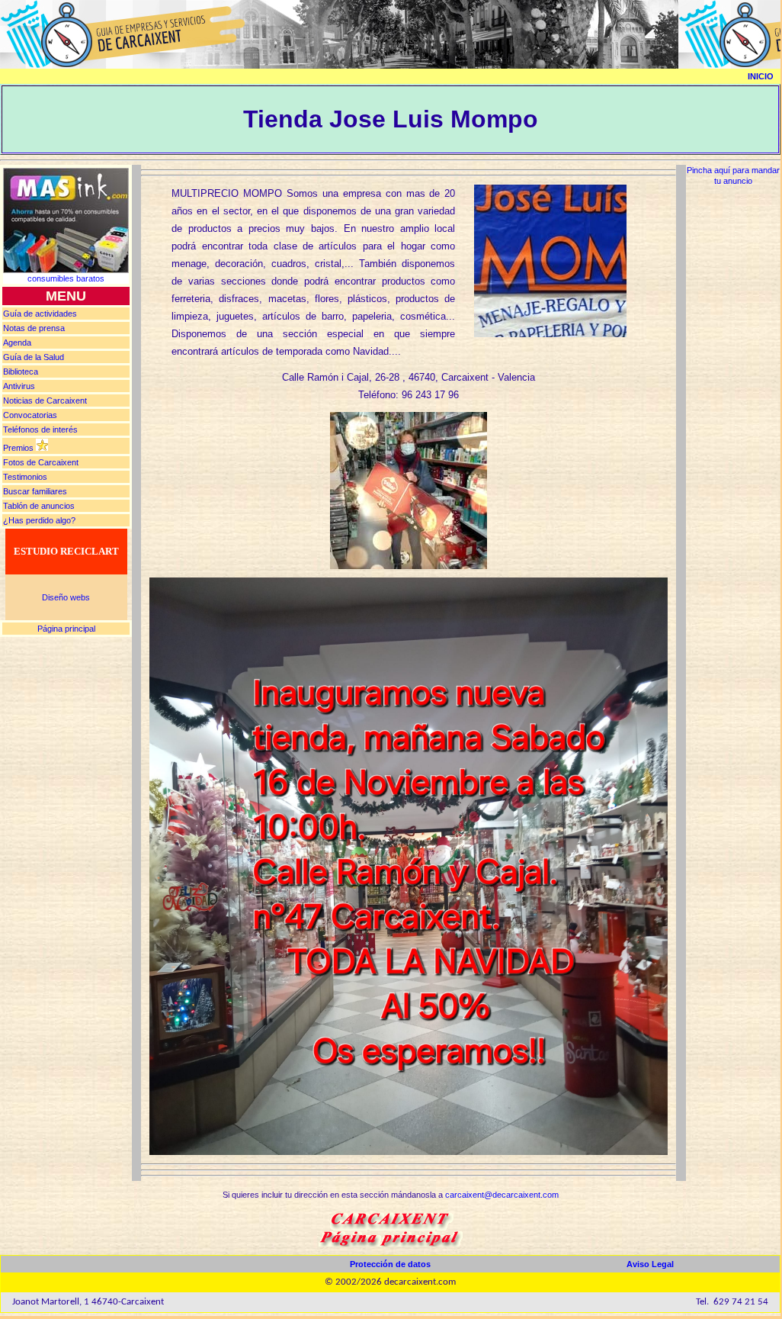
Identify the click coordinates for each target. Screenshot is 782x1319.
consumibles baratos (65, 278)
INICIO (761, 76)
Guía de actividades (40, 313)
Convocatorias (30, 415)
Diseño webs (66, 597)
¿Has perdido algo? (39, 520)
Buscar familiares (35, 491)
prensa (34, 328)
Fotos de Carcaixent (41, 462)
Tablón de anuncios (39, 505)
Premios (18, 447)
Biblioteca (20, 371)
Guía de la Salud (33, 357)
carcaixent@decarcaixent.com (502, 1194)
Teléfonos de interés (40, 429)
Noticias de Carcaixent (45, 400)
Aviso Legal (650, 1264)
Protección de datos (390, 1264)
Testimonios (25, 476)
